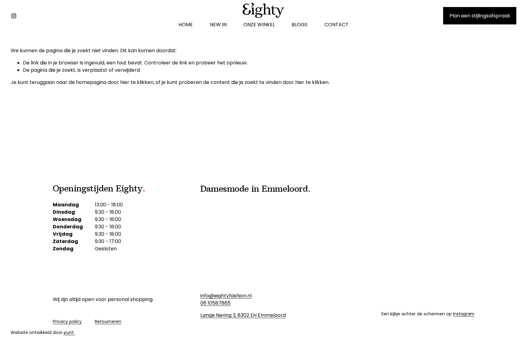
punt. (69, 332)
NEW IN (218, 24)
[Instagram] (14, 16)
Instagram (463, 314)
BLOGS (299, 24)
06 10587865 (215, 303)
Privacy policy (67, 321)
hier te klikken (136, 82)
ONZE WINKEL (259, 24)
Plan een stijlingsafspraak (480, 15)
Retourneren (108, 321)
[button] (400, 197)
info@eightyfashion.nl (226, 295)
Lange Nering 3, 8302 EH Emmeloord (243, 315)
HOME (185, 24)
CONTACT (336, 24)
